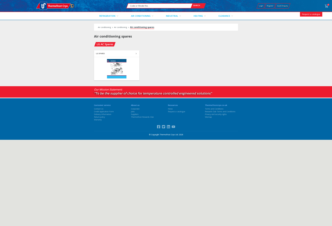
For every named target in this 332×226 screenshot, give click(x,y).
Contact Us (98, 109)
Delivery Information (102, 114)
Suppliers (135, 114)
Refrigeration (107, 15)
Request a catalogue (311, 14)
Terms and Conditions (214, 109)
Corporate (135, 109)
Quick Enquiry (282, 6)
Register (270, 6)
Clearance (224, 15)
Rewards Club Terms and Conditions (220, 111)
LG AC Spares (105, 44)
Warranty (98, 119)
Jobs (133, 111)
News (170, 109)
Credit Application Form (104, 111)
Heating (198, 15)
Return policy (99, 117)
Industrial (172, 15)
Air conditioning (140, 15)
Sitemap (208, 117)
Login (261, 6)
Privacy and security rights (216, 114)
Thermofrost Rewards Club (142, 117)
